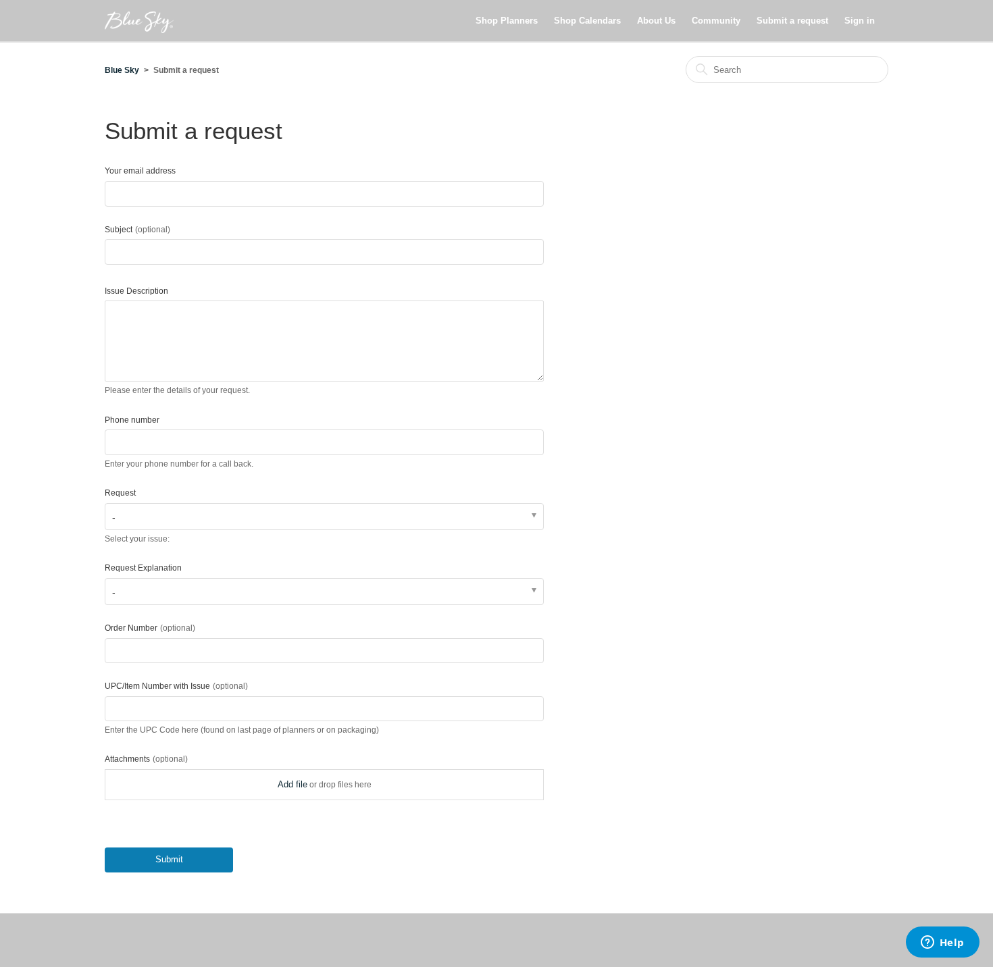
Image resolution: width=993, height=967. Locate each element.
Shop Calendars (587, 21)
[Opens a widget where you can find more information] (942, 943)
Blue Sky (122, 70)
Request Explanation (143, 568)
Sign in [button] (859, 21)
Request (120, 493)
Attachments (146, 759)
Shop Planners (507, 21)
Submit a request (792, 21)
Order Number (150, 628)
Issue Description (136, 291)
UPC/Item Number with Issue (176, 686)
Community (716, 21)
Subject (137, 229)
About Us (656, 21)
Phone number (132, 420)
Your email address (140, 171)
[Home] (139, 20)
